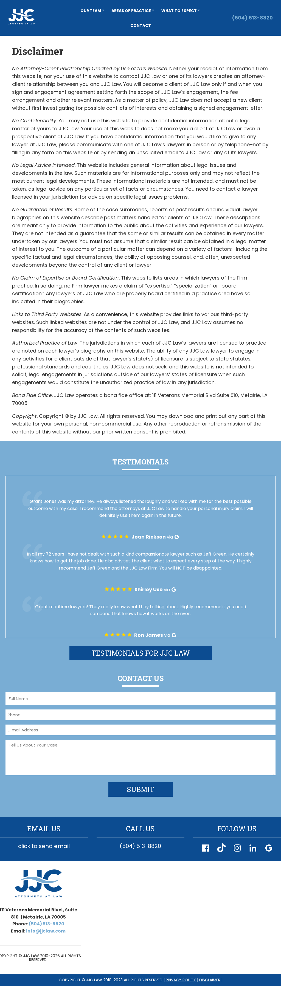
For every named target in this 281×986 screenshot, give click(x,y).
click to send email (44, 846)
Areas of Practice (131, 10)
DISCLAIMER (209, 980)
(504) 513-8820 (252, 17)
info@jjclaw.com (46, 931)
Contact (140, 25)
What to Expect (179, 10)
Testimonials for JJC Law (140, 653)
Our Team (90, 10)
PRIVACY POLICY (181, 980)
